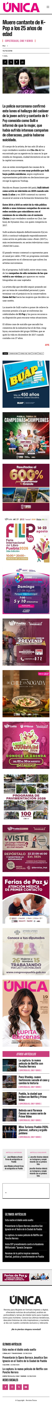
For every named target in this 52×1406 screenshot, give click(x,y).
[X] (10, 62)
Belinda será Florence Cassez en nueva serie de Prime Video (32, 1113)
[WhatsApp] (22, 62)
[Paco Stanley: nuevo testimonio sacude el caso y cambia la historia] (10, 1081)
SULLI (41, 353)
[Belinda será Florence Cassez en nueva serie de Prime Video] (10, 1115)
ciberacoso (13, 353)
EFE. (47, 344)
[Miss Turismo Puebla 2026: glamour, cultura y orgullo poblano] (10, 1131)
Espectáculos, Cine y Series (30, 1070)
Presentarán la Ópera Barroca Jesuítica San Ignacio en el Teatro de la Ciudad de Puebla (24, 1227)
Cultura (6, 1365)
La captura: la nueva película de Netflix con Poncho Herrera (31, 1063)
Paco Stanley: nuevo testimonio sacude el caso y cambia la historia (34, 1080)
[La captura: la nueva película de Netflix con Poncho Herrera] (10, 1065)
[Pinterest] (16, 62)
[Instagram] (12, 1387)
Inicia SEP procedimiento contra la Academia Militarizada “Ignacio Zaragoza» (24, 1246)
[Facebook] (5, 62)
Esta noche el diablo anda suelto (19, 1220)
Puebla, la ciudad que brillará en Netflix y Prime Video (33, 1096)
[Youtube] (26, 1387)
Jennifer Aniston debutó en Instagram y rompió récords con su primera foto (38, 1172)
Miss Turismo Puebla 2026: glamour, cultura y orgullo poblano (33, 1130)
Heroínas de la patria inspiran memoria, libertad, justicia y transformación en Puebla (24, 1255)
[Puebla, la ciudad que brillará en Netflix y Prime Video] (10, 1098)
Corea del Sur (25, 353)
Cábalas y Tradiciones (12, 1353)
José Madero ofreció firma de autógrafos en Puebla (14, 1167)
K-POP (35, 353)
